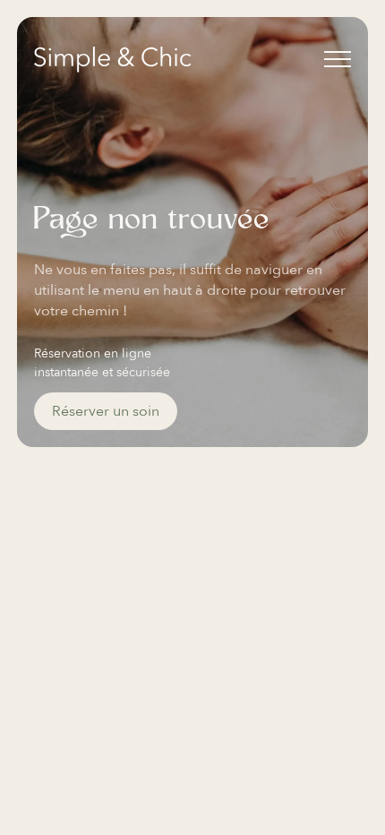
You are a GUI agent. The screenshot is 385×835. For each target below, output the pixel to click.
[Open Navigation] (337, 59)
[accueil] (113, 60)
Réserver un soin (105, 411)
